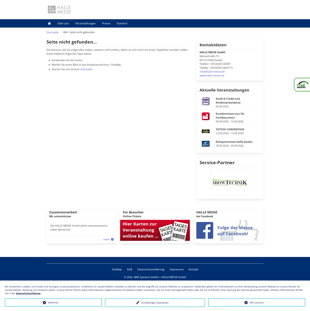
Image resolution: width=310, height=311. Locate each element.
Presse (106, 23)
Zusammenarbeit (63, 212)
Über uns (63, 23)
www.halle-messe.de (212, 75)
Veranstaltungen (85, 23)
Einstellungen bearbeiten (155, 302)
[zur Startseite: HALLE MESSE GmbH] (59, 9)
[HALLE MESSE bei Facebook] (229, 230)
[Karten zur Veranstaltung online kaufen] (155, 230)
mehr (106, 239)
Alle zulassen (257, 302)
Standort (122, 23)
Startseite (52, 32)
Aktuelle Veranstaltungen (224, 90)
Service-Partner (217, 162)
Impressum (177, 269)
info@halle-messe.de (212, 71)
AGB (129, 269)
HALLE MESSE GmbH (173, 277)
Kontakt (193, 269)
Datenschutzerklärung (151, 269)
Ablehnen (53, 302)
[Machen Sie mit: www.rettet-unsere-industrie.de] (302, 84)
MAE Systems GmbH (146, 277)
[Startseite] (49, 23)
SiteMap (117, 269)
